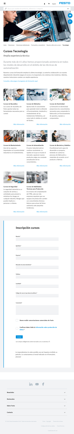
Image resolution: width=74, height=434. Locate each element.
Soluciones (11, 45)
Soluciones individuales (22, 45)
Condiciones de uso (52, 430)
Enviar (19, 337)
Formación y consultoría (38, 45)
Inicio (4, 45)
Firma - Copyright (47, 421)
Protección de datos (58, 421)
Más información (18, 124)
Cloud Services (60, 426)
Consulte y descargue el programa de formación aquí (20, 81)
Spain (54, 4)
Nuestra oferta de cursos (54, 45)
